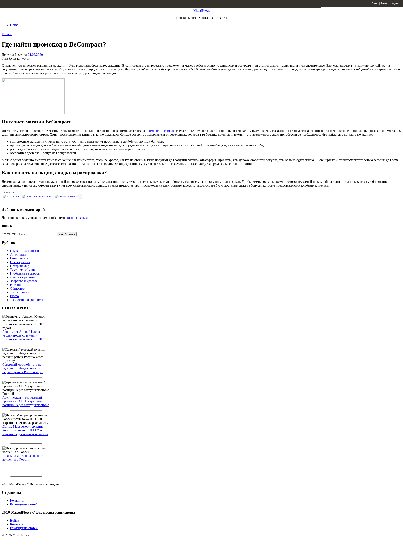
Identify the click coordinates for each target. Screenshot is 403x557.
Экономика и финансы (26, 300)
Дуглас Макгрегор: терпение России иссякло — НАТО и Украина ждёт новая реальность (25, 430)
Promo (6, 34)
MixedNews (201, 10)
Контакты (17, 500)
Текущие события (22, 269)
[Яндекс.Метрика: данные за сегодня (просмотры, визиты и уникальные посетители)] (34, 542)
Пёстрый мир (19, 266)
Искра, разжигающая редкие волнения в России (22, 457)
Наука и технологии (24, 251)
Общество (17, 288)
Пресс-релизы (20, 262)
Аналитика (18, 254)
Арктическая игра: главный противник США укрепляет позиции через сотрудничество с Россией (25, 403)
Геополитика (19, 258)
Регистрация (389, 3)
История (16, 284)
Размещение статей (24, 504)
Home (14, 25)
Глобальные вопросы (25, 273)
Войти (14, 520)
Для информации (22, 277)
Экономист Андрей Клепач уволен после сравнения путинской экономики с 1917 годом (23, 337)
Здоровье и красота (24, 281)
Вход (375, 3)
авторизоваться (77, 217)
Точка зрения (19, 292)
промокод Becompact (160, 130)
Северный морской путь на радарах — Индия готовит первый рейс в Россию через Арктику (22, 370)
